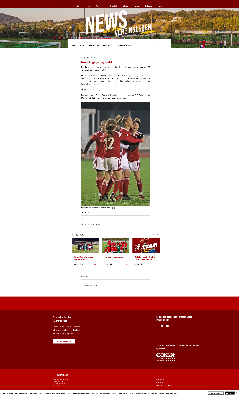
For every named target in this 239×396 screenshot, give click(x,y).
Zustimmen (229, 393)
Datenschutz (160, 382)
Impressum (160, 379)
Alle (73, 45)
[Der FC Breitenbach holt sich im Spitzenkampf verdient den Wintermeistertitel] (146, 245)
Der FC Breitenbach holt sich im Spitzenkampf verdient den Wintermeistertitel (145, 258)
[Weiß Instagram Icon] (162, 326)
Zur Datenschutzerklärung (170, 393)
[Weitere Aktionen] (149, 58)
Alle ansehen (156, 235)
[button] (157, 45)
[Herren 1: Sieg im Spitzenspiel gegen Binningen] (85, 245)
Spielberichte (93, 45)
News (81, 45)
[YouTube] (167, 326)
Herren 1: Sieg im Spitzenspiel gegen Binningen (83, 258)
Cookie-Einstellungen (215, 393)
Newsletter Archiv (124, 45)
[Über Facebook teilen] (82, 218)
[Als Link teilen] (87, 218)
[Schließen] (237, 393)
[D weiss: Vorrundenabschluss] (115, 245)
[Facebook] (158, 326)
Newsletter (107, 45)
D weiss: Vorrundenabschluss (113, 257)
